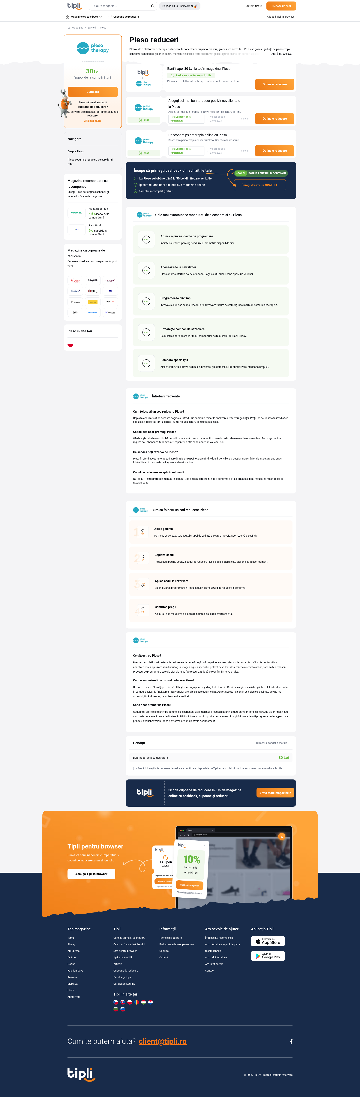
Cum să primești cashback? (129, 937)
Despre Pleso (75, 151)
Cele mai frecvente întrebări (129, 944)
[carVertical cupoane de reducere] (92, 312)
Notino (71, 964)
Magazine (77, 27)
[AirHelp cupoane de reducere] (75, 291)
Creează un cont (281, 6)
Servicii (92, 27)
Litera (71, 990)
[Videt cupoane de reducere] (75, 280)
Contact (209, 970)
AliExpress (74, 950)
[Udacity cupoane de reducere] (110, 312)
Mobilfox (73, 983)
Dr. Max (72, 957)
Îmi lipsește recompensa (219, 937)
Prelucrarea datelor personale (176, 944)
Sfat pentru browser (125, 950)
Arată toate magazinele (275, 793)
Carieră (163, 957)
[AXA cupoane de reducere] (110, 291)
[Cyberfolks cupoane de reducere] (92, 301)
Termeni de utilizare (170, 937)
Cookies (164, 950)
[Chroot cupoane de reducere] (92, 291)
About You (74, 996)
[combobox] (123, 6)
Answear (73, 977)
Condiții (245, 118)
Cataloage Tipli (122, 977)
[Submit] (153, 6)
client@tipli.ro (163, 1041)
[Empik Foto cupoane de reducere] (110, 301)
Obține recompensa (190, 885)
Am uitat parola (214, 964)
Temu (71, 937)
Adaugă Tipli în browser (91, 874)
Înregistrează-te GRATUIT (260, 185)
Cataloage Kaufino (124, 983)
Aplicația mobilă (122, 957)
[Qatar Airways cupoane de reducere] (110, 280)
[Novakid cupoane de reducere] (92, 280)
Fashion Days (75, 970)
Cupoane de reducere (125, 970)
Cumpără (93, 92)
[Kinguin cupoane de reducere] (75, 301)
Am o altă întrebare (216, 957)
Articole (117, 964)
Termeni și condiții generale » (272, 742)
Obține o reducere (275, 84)
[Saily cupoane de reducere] (75, 312)
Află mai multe (92, 120)
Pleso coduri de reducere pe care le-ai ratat (90, 162)
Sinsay (71, 944)
